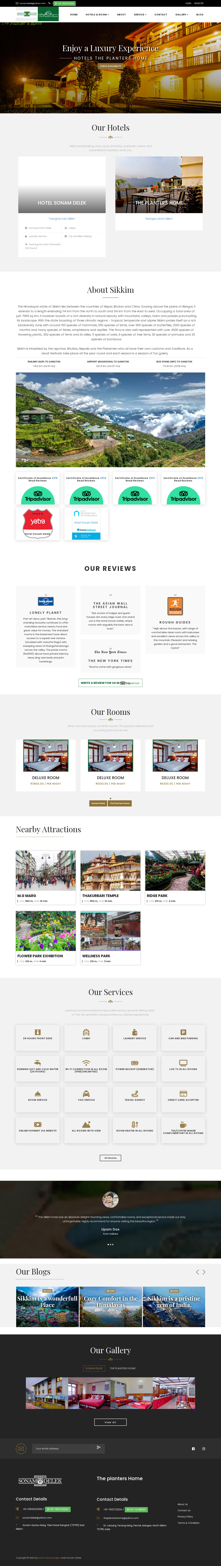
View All (110, 1422)
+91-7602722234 (65, 3)
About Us (183, 1504)
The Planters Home (120, 803)
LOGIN (188, 3)
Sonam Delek (98, 803)
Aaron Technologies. (49, 1557)
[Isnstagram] (200, 1449)
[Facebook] (190, 1449)
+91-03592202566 (33, 1509)
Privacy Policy (185, 1516)
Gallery (180, 14)
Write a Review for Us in (100, 683)
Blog (200, 14)
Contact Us (184, 1510)
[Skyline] (36, 11)
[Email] (21, 1449)
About (121, 14)
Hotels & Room (96, 14)
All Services (110, 1158)
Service (139, 14)
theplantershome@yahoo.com (121, 1518)
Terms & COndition (188, 1523)
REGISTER (199, 3)
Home (74, 14)
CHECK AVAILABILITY (110, 67)
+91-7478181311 (137, 1509)
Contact (161, 14)
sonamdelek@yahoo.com (33, 3)
